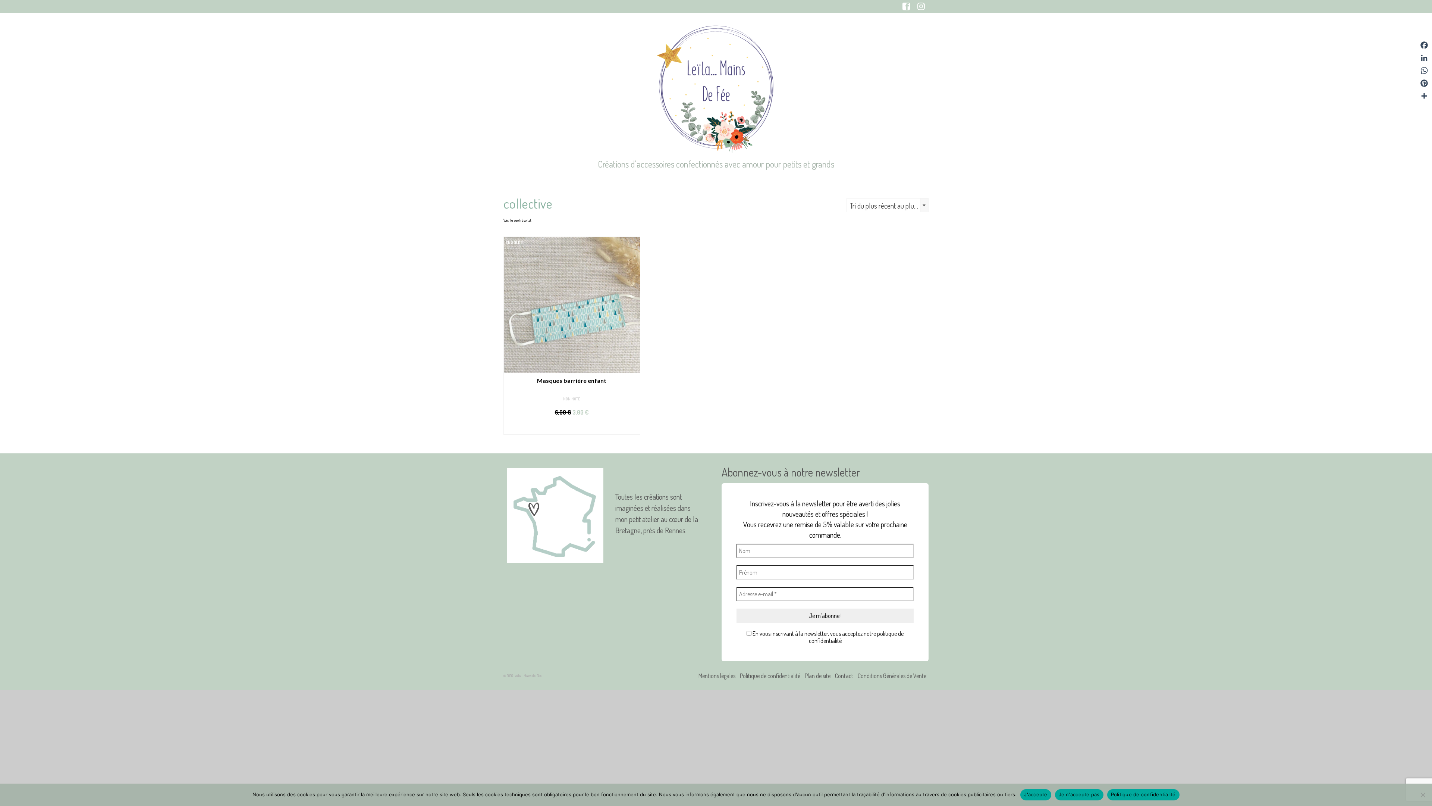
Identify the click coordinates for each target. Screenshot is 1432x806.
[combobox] (888, 205)
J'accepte (1035, 794)
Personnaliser (572, 427)
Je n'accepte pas (1079, 794)
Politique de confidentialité (1143, 794)
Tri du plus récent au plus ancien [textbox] (889, 205)
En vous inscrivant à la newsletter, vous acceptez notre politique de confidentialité (827, 637)
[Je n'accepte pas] (1422, 795)
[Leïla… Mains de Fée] (716, 87)
